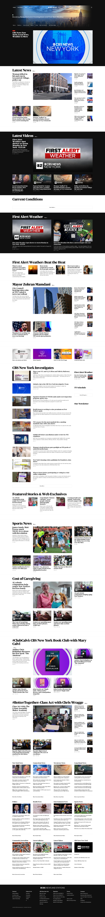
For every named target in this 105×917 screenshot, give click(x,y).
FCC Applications (57, 898)
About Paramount (84, 893)
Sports (32, 25)
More (34, 71)
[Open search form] (91, 7)
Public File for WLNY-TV (58, 895)
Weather (19, 25)
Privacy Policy (70, 893)
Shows (30, 7)
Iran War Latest (15, 895)
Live (26, 7)
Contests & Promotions (44, 898)
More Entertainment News (59, 835)
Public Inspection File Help (59, 896)
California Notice (70, 895)
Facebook (28, 895)
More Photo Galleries (37, 874)
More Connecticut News (38, 796)
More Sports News (78, 835)
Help (81, 898)
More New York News (17, 796)
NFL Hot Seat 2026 (16, 896)
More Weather (52, 207)
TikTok (27, 898)
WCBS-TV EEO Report (58, 900)
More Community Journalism (18, 874)
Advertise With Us (43, 900)
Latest (14, 7)
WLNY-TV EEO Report (57, 902)
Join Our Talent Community (86, 896)
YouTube (28, 893)
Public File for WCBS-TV (58, 893)
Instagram (28, 896)
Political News (15, 893)
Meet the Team (43, 893)
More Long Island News (79, 796)
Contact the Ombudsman (85, 902)
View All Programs (83, 395)
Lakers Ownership (16, 898)
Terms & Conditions (44, 902)
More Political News (16, 835)
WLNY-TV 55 (42, 895)
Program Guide (43, 896)
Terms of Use (69, 898)
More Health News (37, 835)
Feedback (82, 900)
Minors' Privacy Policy (71, 900)
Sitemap (41, 903)
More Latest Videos (58, 874)
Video (36, 25)
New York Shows (43, 25)
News (14, 25)
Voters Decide (26, 25)
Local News (20, 7)
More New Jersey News (59, 796)
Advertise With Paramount (86, 895)
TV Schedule (80, 388)
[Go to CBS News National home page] (52, 7)
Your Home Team (52, 25)
